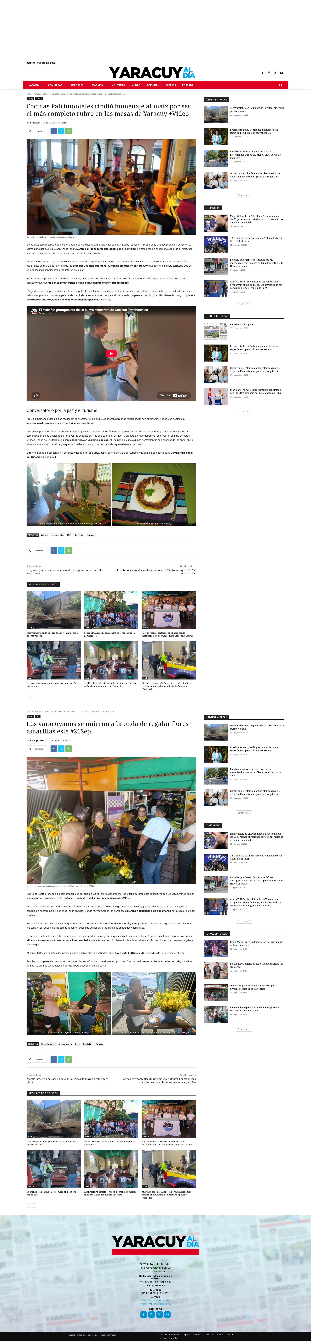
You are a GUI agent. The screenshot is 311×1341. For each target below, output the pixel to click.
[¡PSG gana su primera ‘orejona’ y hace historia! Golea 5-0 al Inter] (216, 244)
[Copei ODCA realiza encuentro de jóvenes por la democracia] (111, 610)
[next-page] (34, 697)
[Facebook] (262, 73)
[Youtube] (281, 73)
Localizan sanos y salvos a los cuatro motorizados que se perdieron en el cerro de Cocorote (255, 154)
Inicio (29, 94)
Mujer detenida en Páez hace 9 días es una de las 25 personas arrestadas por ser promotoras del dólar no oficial (256, 219)
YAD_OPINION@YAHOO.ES (155, 1300)
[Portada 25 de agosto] (216, 331)
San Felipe (79, 535)
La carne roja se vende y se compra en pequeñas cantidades (52, 684)
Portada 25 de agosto (241, 324)
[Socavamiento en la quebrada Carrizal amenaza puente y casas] (54, 610)
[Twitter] (275, 73)
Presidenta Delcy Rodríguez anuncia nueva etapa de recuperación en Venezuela (254, 131)
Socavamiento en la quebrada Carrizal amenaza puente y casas (52, 634)
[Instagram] (269, 73)
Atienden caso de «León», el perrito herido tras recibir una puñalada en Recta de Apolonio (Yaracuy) (166, 686)
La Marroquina (57, 535)
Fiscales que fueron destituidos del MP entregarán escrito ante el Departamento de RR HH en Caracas (256, 263)
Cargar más (243, 195)
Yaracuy (37, 94)
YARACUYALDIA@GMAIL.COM (155, 1304)
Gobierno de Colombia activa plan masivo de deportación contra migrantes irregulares (255, 175)
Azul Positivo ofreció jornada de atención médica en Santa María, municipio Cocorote (110, 684)
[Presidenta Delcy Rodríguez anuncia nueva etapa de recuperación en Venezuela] (216, 136)
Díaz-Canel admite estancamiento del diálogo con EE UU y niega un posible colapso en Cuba (255, 391)
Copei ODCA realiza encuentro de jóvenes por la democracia (109, 634)
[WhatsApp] (68, 131)
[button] (280, 85)
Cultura (46, 94)
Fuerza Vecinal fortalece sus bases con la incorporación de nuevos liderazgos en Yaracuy (167, 634)
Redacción (35, 123)
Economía (31, 678)
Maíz (69, 535)
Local (30, 628)
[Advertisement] (97, 22)
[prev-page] (29, 697)
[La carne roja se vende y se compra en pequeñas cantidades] (54, 660)
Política (88, 628)
